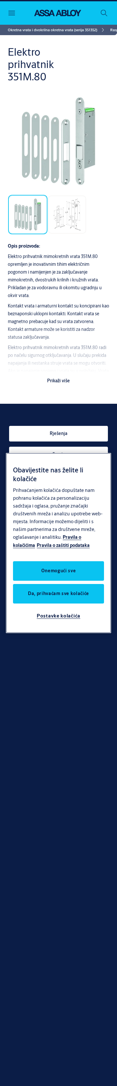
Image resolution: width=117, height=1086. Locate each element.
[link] (57, 30)
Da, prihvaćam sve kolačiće (58, 593)
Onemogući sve (58, 571)
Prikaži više (58, 381)
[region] (58, 543)
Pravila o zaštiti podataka (63, 545)
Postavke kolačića (58, 616)
